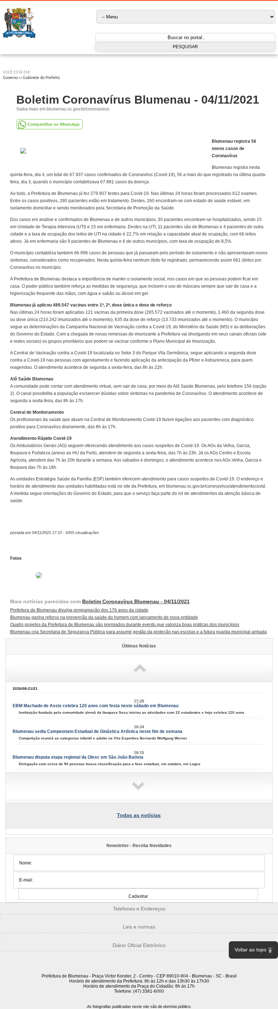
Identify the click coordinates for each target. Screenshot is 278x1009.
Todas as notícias (139, 815)
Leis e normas (139, 927)
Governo (10, 78)
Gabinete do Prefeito (41, 78)
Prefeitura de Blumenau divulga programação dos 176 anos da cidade (79, 610)
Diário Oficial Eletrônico (139, 945)
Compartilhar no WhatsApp (54, 124)
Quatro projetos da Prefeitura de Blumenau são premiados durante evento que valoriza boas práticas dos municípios (124, 625)
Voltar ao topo (250, 949)
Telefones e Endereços (139, 909)
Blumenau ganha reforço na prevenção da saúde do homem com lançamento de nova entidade (104, 617)
